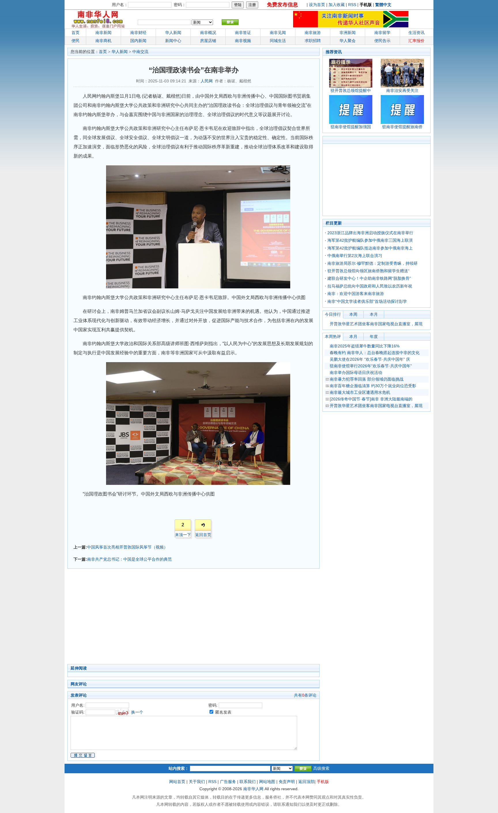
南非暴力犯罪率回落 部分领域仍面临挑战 (366, 379)
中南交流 (140, 52)
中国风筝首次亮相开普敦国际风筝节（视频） (127, 547)
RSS (352, 4)
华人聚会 (347, 40)
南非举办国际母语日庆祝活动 (356, 372)
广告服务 (228, 781)
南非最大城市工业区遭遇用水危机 (360, 392)
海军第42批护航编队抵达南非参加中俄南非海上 (370, 248)
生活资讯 (416, 32)
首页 (75, 32)
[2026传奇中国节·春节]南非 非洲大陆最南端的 (371, 399)
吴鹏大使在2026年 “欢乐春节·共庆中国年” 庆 (370, 359)
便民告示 (382, 40)
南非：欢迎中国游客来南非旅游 (355, 293)
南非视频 (243, 40)
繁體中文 (383, 4)
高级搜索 (321, 768)
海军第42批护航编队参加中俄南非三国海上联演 (370, 240)
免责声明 (287, 781)
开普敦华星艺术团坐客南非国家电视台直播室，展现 (376, 324)
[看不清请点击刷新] (123, 712)
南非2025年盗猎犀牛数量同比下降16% (364, 346)
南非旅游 (313, 32)
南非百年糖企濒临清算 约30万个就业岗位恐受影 (373, 385)
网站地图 (267, 781)
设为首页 (317, 4)
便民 (75, 40)
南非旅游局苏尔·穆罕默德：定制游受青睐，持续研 (372, 263)
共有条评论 (305, 695)
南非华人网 (253, 788)
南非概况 (208, 32)
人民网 (207, 81)
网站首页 (177, 781)
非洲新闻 (347, 32)
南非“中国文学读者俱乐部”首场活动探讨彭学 (367, 301)
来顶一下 (183, 534)
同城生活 (278, 40)
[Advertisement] (165, 618)
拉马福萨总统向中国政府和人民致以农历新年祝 (369, 286)
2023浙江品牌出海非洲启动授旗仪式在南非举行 (370, 232)
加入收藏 (337, 4)
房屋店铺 (208, 40)
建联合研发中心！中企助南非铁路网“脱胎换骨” (369, 278)
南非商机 (103, 40)
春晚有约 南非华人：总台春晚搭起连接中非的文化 (375, 352)
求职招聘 (313, 40)
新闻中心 (173, 40)
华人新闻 (120, 52)
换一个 (137, 712)
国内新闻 (138, 40)
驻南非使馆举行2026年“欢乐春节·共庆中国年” (371, 366)
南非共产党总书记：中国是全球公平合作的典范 (129, 559)
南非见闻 (278, 32)
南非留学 (382, 32)
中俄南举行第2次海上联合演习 (354, 255)
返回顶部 (306, 781)
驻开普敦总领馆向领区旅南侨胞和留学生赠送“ (368, 271)
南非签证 (243, 32)
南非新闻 (103, 32)
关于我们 (197, 781)
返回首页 (203, 534)
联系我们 (247, 781)
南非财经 (138, 32)
